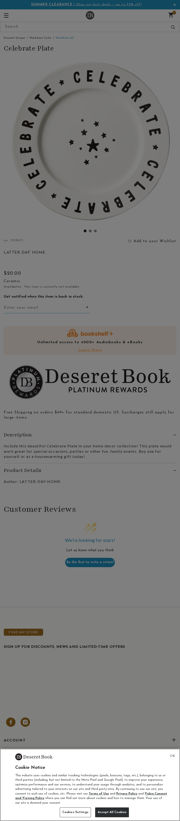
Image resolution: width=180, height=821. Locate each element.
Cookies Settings (75, 812)
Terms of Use (99, 793)
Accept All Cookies (112, 812)
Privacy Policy (126, 793)
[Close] (172, 756)
